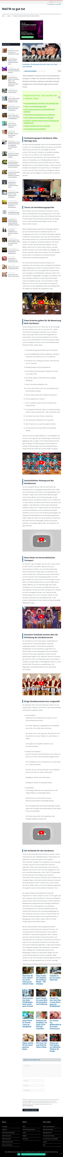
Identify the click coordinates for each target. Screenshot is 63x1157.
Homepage (4, 1126)
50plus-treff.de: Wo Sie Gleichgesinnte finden (27, 1046)
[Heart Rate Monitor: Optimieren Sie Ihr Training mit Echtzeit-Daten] (28, 970)
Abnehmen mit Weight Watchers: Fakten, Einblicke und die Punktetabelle (13, 195)
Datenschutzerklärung (27, 1105)
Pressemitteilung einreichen (28, 1129)
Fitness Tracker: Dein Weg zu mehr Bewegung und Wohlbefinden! (55, 1002)
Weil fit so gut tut (13, 9)
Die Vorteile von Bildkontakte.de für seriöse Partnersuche (55, 1024)
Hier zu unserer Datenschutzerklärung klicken (33, 1154)
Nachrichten (25, 1138)
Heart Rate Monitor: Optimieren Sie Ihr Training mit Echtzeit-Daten (27, 980)
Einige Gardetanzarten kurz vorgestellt (37, 126)
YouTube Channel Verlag (48, 1135)
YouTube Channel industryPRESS (50, 1138)
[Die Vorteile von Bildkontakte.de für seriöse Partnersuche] (55, 1015)
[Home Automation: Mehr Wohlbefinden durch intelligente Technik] (28, 993)
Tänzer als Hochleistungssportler (36, 106)
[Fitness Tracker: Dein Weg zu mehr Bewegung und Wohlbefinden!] (55, 993)
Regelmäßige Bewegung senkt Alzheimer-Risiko (13, 213)
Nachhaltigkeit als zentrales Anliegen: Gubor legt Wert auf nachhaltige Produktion (13, 222)
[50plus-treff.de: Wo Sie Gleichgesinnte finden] (28, 1037)
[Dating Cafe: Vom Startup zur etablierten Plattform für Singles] (55, 1037)
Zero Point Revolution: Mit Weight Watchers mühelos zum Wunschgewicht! (13, 205)
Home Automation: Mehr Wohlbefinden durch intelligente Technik (27, 1002)
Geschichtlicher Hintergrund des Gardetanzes (40, 114)
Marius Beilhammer (30, 71)
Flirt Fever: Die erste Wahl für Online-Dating (41, 1045)
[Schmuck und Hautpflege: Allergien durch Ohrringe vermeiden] (41, 1015)
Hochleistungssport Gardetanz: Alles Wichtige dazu (42, 103)
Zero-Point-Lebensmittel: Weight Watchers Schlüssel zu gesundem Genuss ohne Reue (14, 175)
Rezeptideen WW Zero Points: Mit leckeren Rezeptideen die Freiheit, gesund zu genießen (14, 164)
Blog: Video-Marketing (48, 1129)
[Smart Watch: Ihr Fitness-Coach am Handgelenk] (28, 1015)
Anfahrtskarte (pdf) (6, 1138)
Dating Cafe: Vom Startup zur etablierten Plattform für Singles (55, 1047)
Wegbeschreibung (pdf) (7, 1142)
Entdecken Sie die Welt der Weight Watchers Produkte (13, 155)
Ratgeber (24, 1135)
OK (19, 1154)
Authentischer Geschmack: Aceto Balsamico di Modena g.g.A (13, 232)
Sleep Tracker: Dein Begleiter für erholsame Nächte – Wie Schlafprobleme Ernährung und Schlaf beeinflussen (41, 980)
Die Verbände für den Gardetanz (35, 129)
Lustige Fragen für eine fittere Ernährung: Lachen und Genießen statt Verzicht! (14, 242)
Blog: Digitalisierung (47, 1132)
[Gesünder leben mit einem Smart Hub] (55, 970)
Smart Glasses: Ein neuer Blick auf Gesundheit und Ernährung (41, 1001)
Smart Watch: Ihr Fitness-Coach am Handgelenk (27, 1023)
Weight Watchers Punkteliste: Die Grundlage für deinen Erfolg (13, 185)
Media (23, 1126)
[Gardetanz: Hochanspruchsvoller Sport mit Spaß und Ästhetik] (41, 52)
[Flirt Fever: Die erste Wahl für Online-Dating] (41, 1037)
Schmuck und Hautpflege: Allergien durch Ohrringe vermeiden (41, 1024)
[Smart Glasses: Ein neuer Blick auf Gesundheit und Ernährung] (41, 993)
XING (44, 1145)
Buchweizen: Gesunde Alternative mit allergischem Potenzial (13, 52)
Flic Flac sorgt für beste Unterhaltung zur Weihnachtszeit (13, 251)
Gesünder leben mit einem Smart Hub (55, 978)
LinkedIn (45, 1142)
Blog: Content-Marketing (48, 1126)
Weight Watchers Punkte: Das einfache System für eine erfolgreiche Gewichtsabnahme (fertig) (14, 145)
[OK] (61, 1153)
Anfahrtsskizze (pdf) (6, 1135)
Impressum (4, 1129)
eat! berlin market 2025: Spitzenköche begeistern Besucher (14, 70)
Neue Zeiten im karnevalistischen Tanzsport (39, 117)
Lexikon (59, 70)
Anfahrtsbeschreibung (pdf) (8, 1132)
